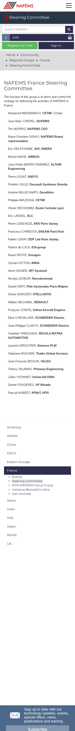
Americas (14, 427)
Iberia (11, 500)
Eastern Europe (18, 462)
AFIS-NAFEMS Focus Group (32, 485)
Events (17, 477)
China (11, 444)
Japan (11, 526)
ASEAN (12, 436)
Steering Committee (27, 481)
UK (9, 544)
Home (10, 55)
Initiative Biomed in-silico (31, 489)
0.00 (15, 37)
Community (30, 55)
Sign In (56, 45)
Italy (10, 517)
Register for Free (19, 45)
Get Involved (21, 494)
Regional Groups (21, 60)
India (11, 509)
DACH (11, 453)
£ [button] (7, 38)
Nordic (12, 535)
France (45, 60)
